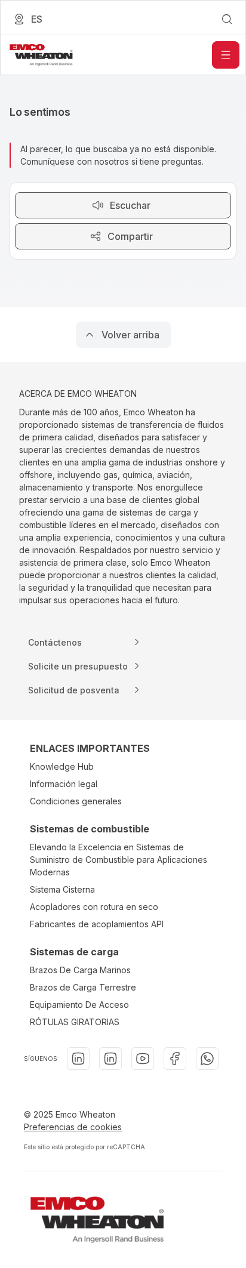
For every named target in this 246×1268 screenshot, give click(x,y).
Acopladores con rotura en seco (94, 907)
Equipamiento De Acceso (79, 1004)
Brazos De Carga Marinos (80, 970)
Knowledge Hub (62, 766)
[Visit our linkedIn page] (78, 1058)
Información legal (63, 784)
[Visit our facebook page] (175, 1058)
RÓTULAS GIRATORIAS (74, 1022)
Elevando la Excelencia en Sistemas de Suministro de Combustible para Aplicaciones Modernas (118, 859)
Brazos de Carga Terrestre (83, 987)
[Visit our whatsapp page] (207, 1058)
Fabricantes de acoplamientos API (97, 924)
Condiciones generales (76, 801)
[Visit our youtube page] (142, 1058)
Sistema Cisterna (62, 889)
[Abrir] (225, 55)
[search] (227, 19)
